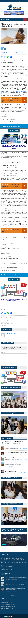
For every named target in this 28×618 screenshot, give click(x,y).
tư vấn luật (8, 322)
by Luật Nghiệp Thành (8, 52)
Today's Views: (5, 602)
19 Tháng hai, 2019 (19, 52)
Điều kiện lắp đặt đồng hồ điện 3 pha (12, 463)
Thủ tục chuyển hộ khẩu (10, 457)
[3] (8, 225)
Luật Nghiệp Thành (11, 333)
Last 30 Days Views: (6, 606)
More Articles (14, 595)
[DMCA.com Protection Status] (8, 616)
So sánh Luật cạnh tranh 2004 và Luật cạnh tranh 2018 (16, 452)
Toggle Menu (5, 19)
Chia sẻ (2, 47)
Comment (3, 352)
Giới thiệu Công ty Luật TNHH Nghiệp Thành (14, 441)
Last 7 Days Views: (6, 604)
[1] (24, 104)
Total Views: (4, 608)
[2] (15, 219)
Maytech (2, 616)
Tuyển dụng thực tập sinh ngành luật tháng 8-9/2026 (16, 577)
